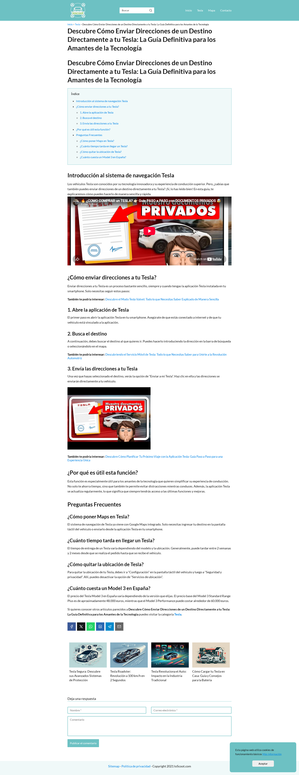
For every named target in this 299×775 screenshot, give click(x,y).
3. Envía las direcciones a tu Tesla (99, 123)
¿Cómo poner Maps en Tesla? (97, 140)
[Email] (119, 626)
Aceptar (263, 763)
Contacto (226, 10)
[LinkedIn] (100, 626)
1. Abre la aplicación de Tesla (96, 112)
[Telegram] (110, 626)
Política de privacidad (135, 766)
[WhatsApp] (91, 626)
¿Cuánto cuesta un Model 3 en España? (103, 157)
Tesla (200, 10)
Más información (272, 754)
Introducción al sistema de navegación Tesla (102, 101)
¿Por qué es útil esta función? (93, 129)
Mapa (211, 10)
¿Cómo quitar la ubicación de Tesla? (100, 151)
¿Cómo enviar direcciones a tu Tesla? (97, 106)
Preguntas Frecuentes (89, 135)
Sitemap (114, 766)
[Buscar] (150, 10)
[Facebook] (71, 626)
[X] (81, 626)
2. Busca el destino (91, 117)
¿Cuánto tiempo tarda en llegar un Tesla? (104, 146)
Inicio (188, 10)
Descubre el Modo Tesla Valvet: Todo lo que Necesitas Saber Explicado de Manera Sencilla (162, 299)
